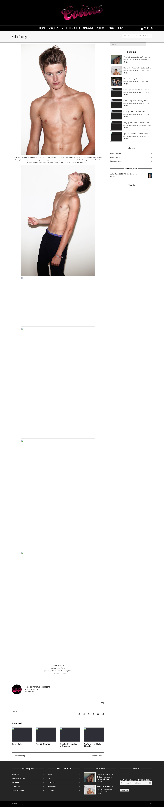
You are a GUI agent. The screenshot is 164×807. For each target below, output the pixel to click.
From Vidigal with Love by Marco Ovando (137, 101)
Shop (50, 774)
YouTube (138, 774)
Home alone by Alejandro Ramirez (136, 79)
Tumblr (143, 774)
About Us (15, 774)
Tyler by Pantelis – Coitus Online (135, 134)
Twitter (127, 774)
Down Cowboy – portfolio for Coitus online (92, 744)
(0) (148, 28)
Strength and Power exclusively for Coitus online (69, 744)
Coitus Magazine (128, 36)
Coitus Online (138, 36)
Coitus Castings (116, 153)
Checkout (51, 782)
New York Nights (16, 743)
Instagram (132, 774)
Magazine (15, 782)
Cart (49, 778)
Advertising (52, 786)
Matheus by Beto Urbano (43, 743)
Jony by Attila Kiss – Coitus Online (136, 123)
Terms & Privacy (18, 790)
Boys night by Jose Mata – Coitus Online (137, 90)
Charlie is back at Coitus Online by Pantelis (137, 57)
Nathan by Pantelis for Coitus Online (137, 68)
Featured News (116, 161)
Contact (51, 790)
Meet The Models (18, 778)
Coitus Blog (16, 786)
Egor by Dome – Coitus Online (134, 112)
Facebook (122, 774)
